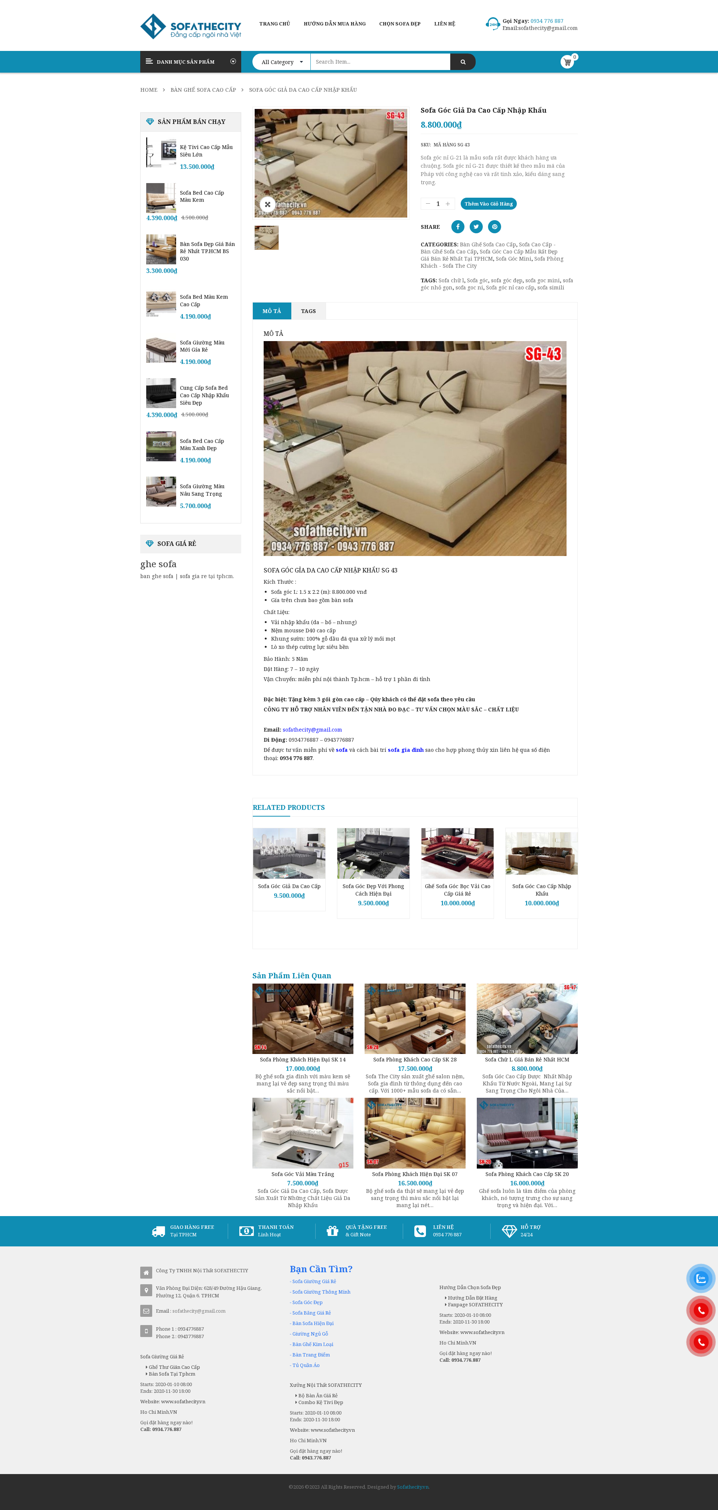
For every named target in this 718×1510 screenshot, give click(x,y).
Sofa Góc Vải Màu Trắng (302, 1174)
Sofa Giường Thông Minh (321, 1291)
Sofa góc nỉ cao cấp (510, 287)
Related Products (289, 807)
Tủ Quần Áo (306, 1365)
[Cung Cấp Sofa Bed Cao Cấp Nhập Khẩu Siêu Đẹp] (161, 393)
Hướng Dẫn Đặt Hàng (472, 1297)
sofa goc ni (469, 287)
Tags (308, 311)
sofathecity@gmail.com (548, 27)
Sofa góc (477, 280)
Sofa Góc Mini (513, 258)
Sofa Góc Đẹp (307, 1302)
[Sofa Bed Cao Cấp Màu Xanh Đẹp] (161, 446)
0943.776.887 (316, 1457)
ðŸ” (267, 204)
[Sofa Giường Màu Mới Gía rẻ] (161, 348)
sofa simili (550, 287)
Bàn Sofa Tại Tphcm (171, 1373)
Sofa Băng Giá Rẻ (311, 1312)
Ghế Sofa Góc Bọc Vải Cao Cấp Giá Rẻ (457, 889)
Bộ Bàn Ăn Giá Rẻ (317, 1395)
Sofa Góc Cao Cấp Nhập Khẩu (541, 889)
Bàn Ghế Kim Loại (312, 1344)
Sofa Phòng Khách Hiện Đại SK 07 (415, 1174)
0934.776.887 (166, 1429)
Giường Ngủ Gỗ (310, 1333)
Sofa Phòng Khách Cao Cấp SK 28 (415, 1059)
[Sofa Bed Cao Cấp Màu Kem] (161, 198)
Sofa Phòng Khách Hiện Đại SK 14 (303, 1059)
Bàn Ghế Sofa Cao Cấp (203, 89)
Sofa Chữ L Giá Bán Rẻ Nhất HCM (527, 1059)
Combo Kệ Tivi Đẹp (320, 1402)
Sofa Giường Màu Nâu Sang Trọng (202, 490)
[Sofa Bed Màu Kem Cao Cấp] (161, 302)
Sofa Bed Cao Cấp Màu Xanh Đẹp (202, 444)
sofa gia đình (406, 749)
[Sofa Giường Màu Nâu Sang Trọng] (161, 492)
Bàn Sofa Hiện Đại (313, 1323)
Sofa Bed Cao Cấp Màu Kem (202, 196)
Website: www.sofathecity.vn (172, 1401)
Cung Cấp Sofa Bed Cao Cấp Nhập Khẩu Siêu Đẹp (204, 395)
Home (148, 89)
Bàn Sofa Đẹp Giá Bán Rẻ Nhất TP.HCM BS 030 (207, 251)
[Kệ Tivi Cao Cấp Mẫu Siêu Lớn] (161, 152)
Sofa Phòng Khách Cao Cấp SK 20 (527, 1174)
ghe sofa (158, 563)
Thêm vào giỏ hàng (488, 203)
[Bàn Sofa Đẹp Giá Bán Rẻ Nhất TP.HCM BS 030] (161, 249)
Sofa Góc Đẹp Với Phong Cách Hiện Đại (373, 889)
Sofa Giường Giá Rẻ (314, 1281)
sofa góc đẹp (506, 280)
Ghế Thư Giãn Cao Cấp (174, 1367)
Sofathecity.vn (413, 1486)
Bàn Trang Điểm (311, 1354)
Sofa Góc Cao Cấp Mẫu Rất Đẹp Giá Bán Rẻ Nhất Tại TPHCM (489, 255)
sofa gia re (193, 576)
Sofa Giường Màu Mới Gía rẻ (202, 346)
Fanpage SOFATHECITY (475, 1304)
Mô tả (272, 311)
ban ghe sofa (157, 576)
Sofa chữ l (451, 280)
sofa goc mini (542, 280)
